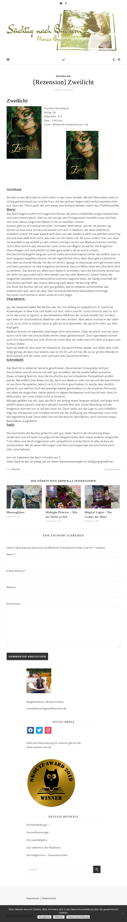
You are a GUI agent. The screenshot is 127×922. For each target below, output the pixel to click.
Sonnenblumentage (37, 832)
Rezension (63, 76)
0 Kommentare (112, 469)
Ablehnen (58, 917)
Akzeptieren (44, 917)
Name (11, 554)
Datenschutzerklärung (78, 917)
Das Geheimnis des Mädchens (43, 847)
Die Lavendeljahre (36, 840)
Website (11, 587)
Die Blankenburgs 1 (37, 824)
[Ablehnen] (123, 913)
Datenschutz (49, 898)
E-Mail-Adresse (16, 570)
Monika (16, 469)
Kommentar (13, 603)
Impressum (32, 898)
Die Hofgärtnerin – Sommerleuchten (47, 855)
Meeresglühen (15, 512)
